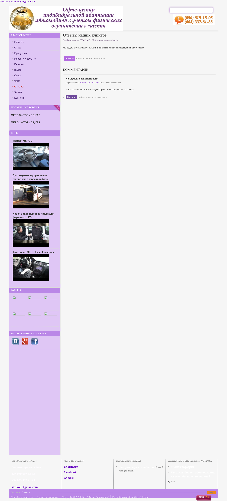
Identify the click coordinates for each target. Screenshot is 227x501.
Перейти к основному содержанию (17, 1)
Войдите (69, 58)
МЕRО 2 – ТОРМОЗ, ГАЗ (25, 122)
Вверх (212, 493)
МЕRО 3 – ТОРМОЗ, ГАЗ (25, 115)
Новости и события (25, 58)
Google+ (69, 478)
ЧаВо (17, 80)
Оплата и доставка (47, 497)
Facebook (70, 472)
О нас (17, 47)
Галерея (19, 64)
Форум (18, 92)
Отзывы (19, 86)
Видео (17, 69)
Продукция (20, 53)
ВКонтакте (71, 466)
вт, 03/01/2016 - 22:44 (90, 82)
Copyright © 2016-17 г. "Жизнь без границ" (85, 497)
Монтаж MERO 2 (22, 140)
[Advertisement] (35, 403)
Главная (19, 42)
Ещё (173, 482)
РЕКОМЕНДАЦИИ (182, 467)
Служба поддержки (22, 497)
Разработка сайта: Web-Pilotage (130, 497)
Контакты (19, 97)
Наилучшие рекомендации (82, 78)
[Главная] (66, 30)
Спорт (17, 75)
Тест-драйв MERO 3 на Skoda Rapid (34, 252)
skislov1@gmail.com (25, 487)
